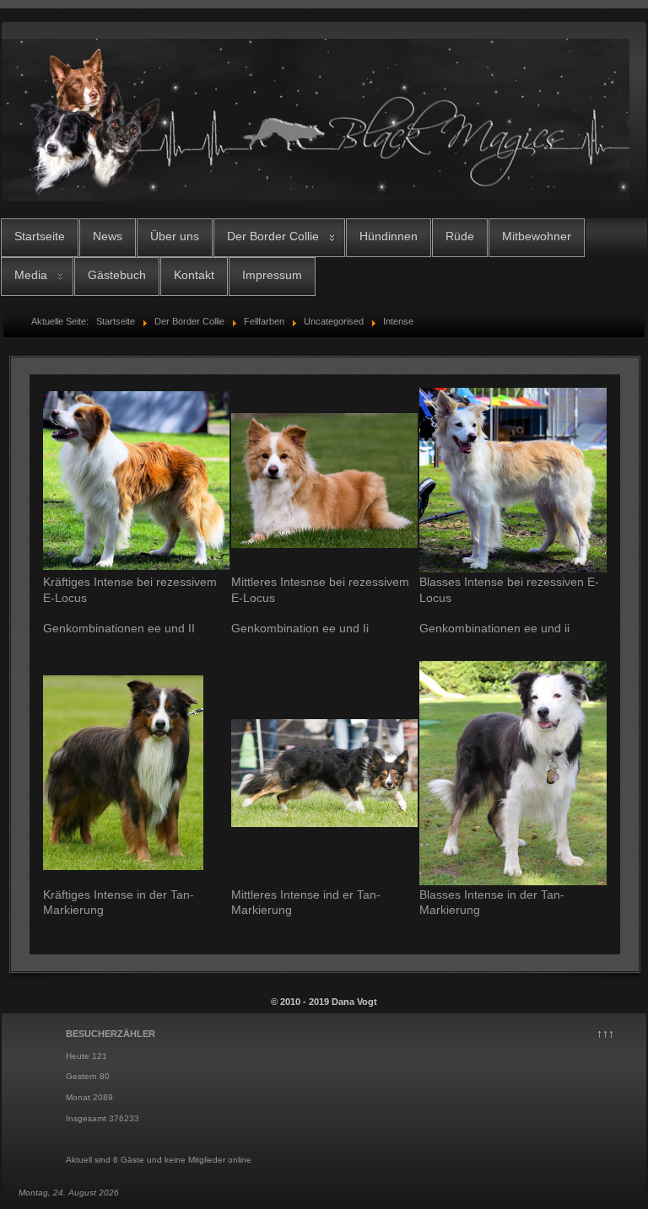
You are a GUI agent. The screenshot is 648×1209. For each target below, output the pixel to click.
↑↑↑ (605, 1033)
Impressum (272, 275)
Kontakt (194, 275)
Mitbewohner (536, 236)
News (107, 236)
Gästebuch (117, 275)
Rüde (460, 236)
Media (30, 275)
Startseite (39, 236)
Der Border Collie (273, 236)
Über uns (174, 236)
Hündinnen (388, 236)
